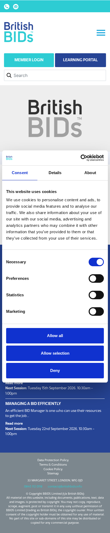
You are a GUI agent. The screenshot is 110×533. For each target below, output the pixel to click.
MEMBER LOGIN (29, 60)
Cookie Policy (53, 469)
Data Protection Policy (53, 460)
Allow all (55, 335)
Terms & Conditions (53, 464)
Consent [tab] (20, 172)
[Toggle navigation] (101, 33)
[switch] (96, 278)
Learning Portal (80, 60)
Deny (55, 370)
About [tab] (90, 172)
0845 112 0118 (33, 486)
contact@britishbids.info (65, 486)
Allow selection (55, 353)
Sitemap (53, 473)
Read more (14, 383)
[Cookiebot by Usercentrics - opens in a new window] (80, 157)
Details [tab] (55, 172)
